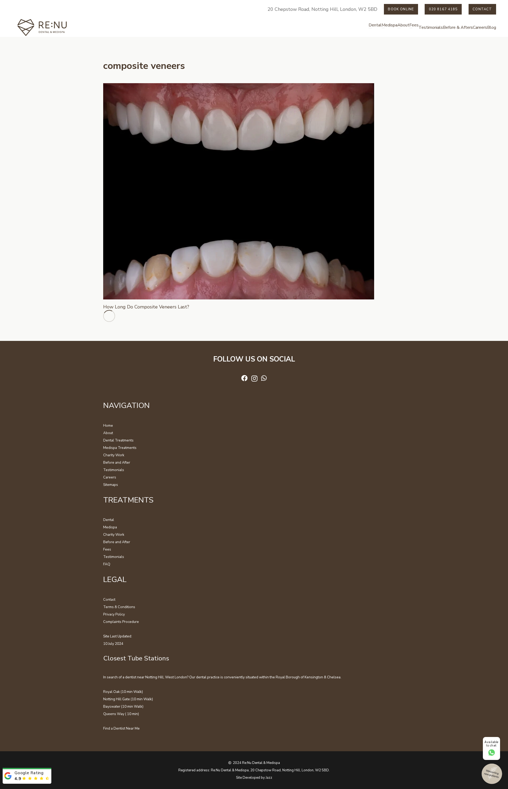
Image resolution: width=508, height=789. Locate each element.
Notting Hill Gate (116, 699)
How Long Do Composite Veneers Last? (146, 307)
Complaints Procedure (121, 621)
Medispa (110, 527)
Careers (109, 477)
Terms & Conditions (119, 606)
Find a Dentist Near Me (121, 728)
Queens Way (113, 713)
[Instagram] (254, 378)
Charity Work (113, 455)
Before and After (116, 462)
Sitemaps (110, 484)
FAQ (106, 564)
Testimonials (113, 469)
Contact (109, 599)
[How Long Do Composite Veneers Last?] (238, 87)
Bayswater (111, 706)
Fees (107, 549)
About (108, 432)
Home (108, 425)
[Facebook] (244, 378)
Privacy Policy (114, 614)
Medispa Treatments (120, 447)
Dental (108, 519)
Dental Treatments (118, 440)
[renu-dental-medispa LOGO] (42, 27)
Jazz (269, 777)
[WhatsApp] (264, 378)
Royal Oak (111, 691)
